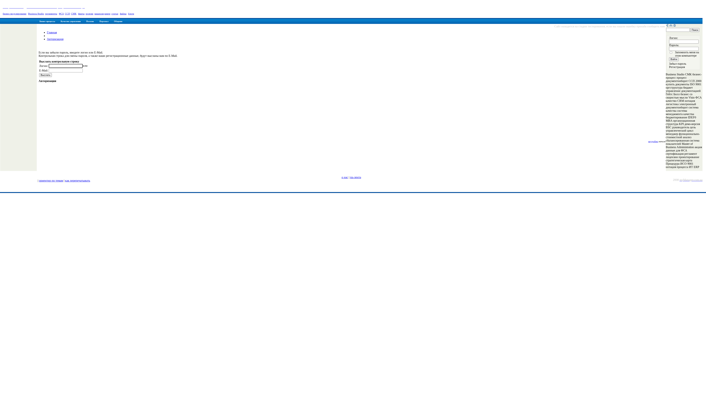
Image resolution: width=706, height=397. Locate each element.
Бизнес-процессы (47, 21)
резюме (89, 13)
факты (81, 13)
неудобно (653, 141)
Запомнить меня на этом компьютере (687, 54)
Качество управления (71, 21)
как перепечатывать (77, 180)
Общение (118, 21)
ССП (67, 13)
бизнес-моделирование (14, 13)
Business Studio (36, 13)
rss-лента (355, 177)
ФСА (61, 13)
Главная (52, 32)
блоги (131, 13)
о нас (345, 177)
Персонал (103, 21)
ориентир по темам (51, 180)
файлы (123, 13)
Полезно (90, 21)
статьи (114, 13)
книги (107, 13)
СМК (73, 13)
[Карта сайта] (670, 25)
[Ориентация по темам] (667, 25)
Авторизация (55, 39)
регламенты (51, 13)
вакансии (99, 13)
